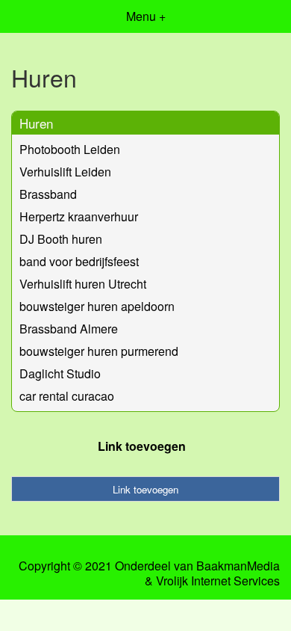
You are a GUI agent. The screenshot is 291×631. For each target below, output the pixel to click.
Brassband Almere (68, 328)
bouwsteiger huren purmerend (98, 351)
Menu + (146, 16)
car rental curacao (66, 395)
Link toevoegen (142, 446)
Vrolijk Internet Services (218, 580)
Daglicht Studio (60, 373)
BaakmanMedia (238, 565)
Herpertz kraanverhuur (78, 216)
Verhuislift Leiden (65, 171)
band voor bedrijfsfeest (79, 261)
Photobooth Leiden (69, 149)
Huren (36, 123)
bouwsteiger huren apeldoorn (97, 306)
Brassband (48, 194)
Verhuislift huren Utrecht (82, 283)
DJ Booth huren (60, 238)
